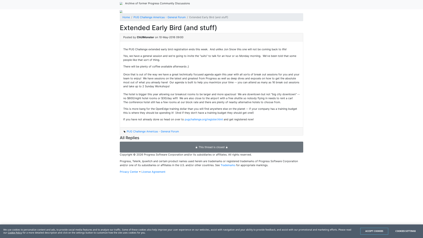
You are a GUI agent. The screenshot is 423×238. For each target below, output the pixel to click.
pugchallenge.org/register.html (204, 119)
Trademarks (228, 165)
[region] (211, 231)
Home (126, 17)
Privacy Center (129, 171)
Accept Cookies (374, 231)
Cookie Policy (15, 232)
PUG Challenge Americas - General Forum (160, 17)
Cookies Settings (405, 231)
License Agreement (153, 171)
